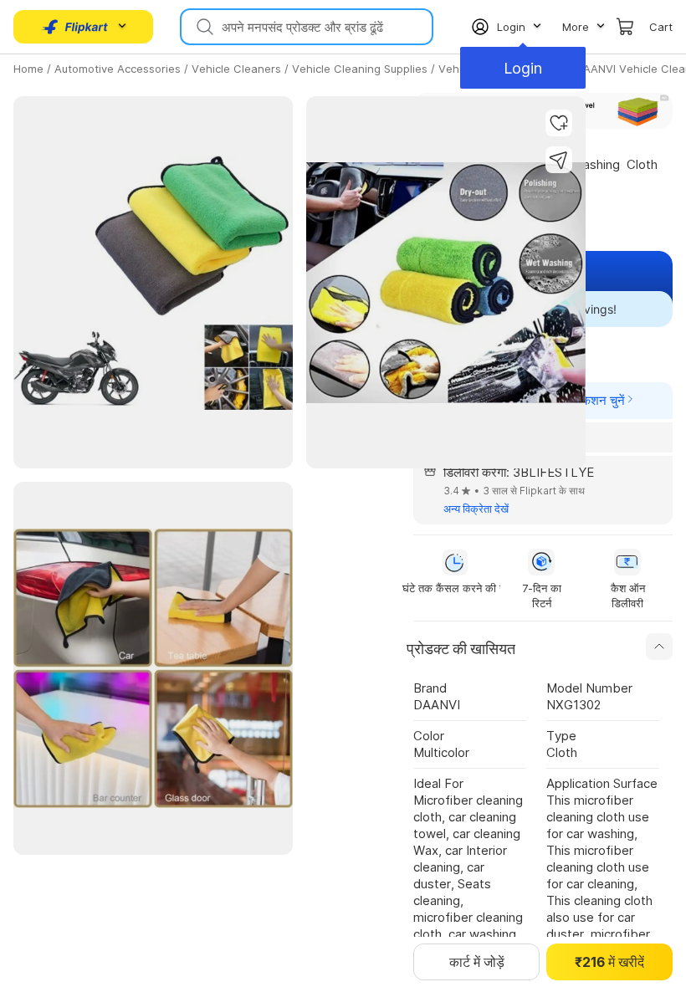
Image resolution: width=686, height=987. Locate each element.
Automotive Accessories (117, 68)
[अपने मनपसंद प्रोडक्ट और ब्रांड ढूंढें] (203, 26)
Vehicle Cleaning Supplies (359, 68)
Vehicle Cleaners (236, 68)
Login (523, 68)
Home (28, 68)
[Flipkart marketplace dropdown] (75, 27)
